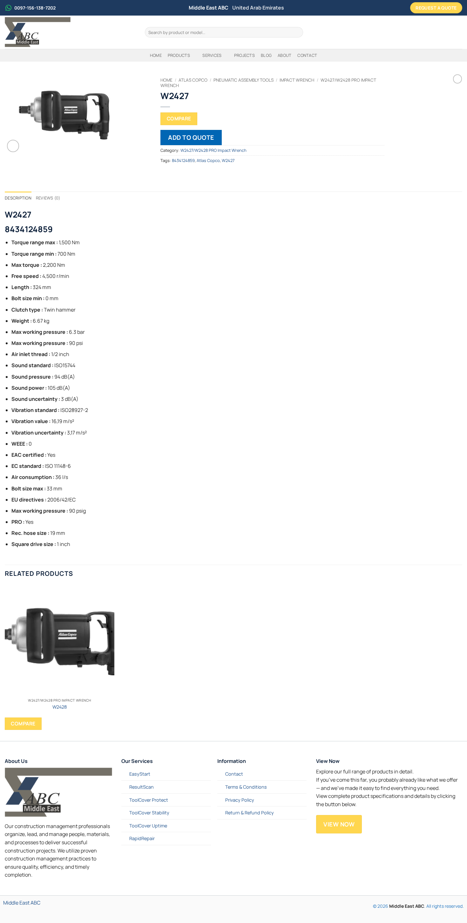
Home (166, 80)
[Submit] (297, 32)
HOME (156, 55)
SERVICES (211, 55)
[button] (13, 146)
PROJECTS (244, 55)
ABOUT (284, 55)
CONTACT (307, 55)
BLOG (266, 55)
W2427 (228, 160)
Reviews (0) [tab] (48, 198)
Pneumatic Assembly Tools (243, 80)
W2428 (59, 707)
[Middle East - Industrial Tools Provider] (70, 32)
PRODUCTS (179, 55)
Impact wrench (297, 80)
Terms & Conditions (246, 787)
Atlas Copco (193, 80)
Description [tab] (18, 198)
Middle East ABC (21, 902)
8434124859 (183, 160)
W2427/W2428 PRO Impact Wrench (213, 150)
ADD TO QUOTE (191, 137)
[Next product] (457, 78)
